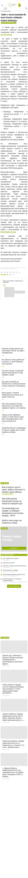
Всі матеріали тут (14, 548)
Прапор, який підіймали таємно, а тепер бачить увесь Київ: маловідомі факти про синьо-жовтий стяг (13, 418)
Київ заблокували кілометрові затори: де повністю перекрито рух (12, 501)
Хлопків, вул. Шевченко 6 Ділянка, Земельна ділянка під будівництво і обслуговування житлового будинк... (12, 659)
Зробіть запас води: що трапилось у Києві (12, 521)
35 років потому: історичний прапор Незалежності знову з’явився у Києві (12, 373)
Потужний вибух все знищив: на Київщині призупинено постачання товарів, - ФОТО (12, 512)
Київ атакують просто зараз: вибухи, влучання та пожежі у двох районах (13, 489)
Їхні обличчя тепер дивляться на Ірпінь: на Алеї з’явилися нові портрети (13, 362)
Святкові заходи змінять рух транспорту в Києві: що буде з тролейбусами (13, 351)
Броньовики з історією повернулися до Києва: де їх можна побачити (12, 395)
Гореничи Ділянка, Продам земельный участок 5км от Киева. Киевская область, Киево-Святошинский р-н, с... (13, 717)
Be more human (6, 35)
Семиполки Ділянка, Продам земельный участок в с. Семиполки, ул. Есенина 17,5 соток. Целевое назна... (13, 744)
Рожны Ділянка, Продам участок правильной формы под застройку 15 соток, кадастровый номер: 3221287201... (13, 689)
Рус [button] (5, 8)
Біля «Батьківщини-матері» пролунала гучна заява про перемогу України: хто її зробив (13, 406)
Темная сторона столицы (11, 538)
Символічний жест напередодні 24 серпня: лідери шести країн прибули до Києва (14, 430)
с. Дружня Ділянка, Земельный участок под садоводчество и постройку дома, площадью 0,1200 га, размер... (12, 772)
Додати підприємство (14, 586)
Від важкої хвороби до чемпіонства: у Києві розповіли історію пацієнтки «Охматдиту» (14, 384)
